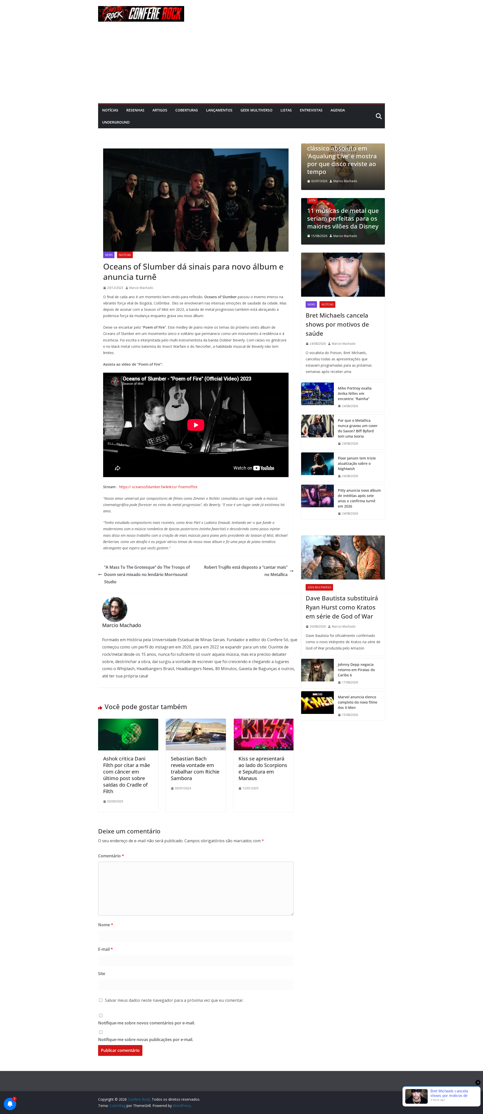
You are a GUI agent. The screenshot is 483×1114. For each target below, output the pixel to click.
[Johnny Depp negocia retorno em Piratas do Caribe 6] (317, 673)
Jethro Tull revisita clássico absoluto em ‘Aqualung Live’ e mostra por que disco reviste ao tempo (342, 156)
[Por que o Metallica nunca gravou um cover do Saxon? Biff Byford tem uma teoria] (317, 432)
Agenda (338, 110)
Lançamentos (219, 110)
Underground (116, 122)
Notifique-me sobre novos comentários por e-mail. (146, 1023)
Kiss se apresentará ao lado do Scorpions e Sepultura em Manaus (262, 768)
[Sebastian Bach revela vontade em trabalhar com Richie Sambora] (196, 722)
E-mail (105, 949)
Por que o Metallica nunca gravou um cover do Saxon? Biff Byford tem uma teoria (358, 428)
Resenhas (135, 110)
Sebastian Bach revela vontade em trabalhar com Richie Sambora (195, 768)
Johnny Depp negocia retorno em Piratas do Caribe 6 (356, 669)
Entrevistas (311, 110)
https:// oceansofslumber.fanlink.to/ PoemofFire (158, 486)
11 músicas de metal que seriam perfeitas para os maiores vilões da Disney (343, 218)
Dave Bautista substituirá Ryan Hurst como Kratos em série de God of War (342, 607)
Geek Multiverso (256, 110)
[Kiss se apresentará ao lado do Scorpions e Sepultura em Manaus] (263, 722)
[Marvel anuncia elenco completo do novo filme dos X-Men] (317, 706)
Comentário (111, 856)
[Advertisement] (241, 65)
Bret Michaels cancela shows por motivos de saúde (337, 324)
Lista (312, 200)
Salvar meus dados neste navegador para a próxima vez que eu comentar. (174, 1000)
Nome (105, 925)
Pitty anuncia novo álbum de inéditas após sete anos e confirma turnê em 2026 (359, 498)
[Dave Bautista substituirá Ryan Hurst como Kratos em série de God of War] (343, 557)
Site (101, 973)
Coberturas (186, 110)
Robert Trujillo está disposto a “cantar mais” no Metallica (246, 570)
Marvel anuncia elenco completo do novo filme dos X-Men (357, 702)
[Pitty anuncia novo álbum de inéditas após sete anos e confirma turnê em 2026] (317, 502)
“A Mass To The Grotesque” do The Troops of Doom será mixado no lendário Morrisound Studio (147, 574)
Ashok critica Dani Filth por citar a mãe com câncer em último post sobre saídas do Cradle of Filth (126, 775)
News (108, 255)
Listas (286, 110)
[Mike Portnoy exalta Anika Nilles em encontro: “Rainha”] (317, 397)
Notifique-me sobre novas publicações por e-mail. (145, 1039)
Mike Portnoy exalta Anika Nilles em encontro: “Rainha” (355, 393)
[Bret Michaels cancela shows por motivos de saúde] (343, 275)
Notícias (110, 110)
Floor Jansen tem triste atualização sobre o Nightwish (357, 463)
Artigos (159, 110)
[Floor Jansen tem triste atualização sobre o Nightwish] (317, 467)
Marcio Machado (141, 288)
